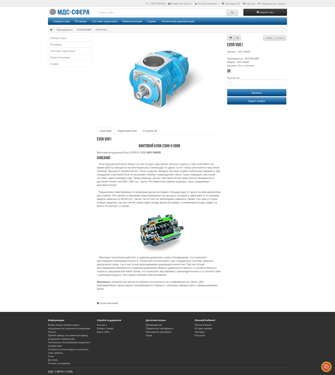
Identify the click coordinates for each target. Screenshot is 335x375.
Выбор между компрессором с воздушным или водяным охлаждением (69, 326)
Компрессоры (61, 21)
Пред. (269, 37)
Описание (105, 130)
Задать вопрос (257, 101)
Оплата (52, 331)
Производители (154, 324)
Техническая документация (177, 21)
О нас (51, 356)
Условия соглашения (59, 363)
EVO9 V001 (101, 29)
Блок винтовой (109, 303)
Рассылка (200, 335)
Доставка (53, 359)
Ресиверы (81, 21)
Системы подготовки (104, 21)
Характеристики (127, 130)
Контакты (102, 324)
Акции (149, 335)
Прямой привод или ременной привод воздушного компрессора (68, 337)
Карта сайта (103, 331)
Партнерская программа (158, 331)
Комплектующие (132, 21)
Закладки (199, 331)
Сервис (151, 21)
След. (280, 37)
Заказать (256, 92)
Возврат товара (105, 328)
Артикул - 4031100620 (238, 51)
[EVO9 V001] (159, 79)
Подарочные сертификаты (159, 328)
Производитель (65, 29)
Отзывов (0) (150, 130)
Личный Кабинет (203, 324)
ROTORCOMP (84, 29)
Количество (233, 77)
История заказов (203, 328)
